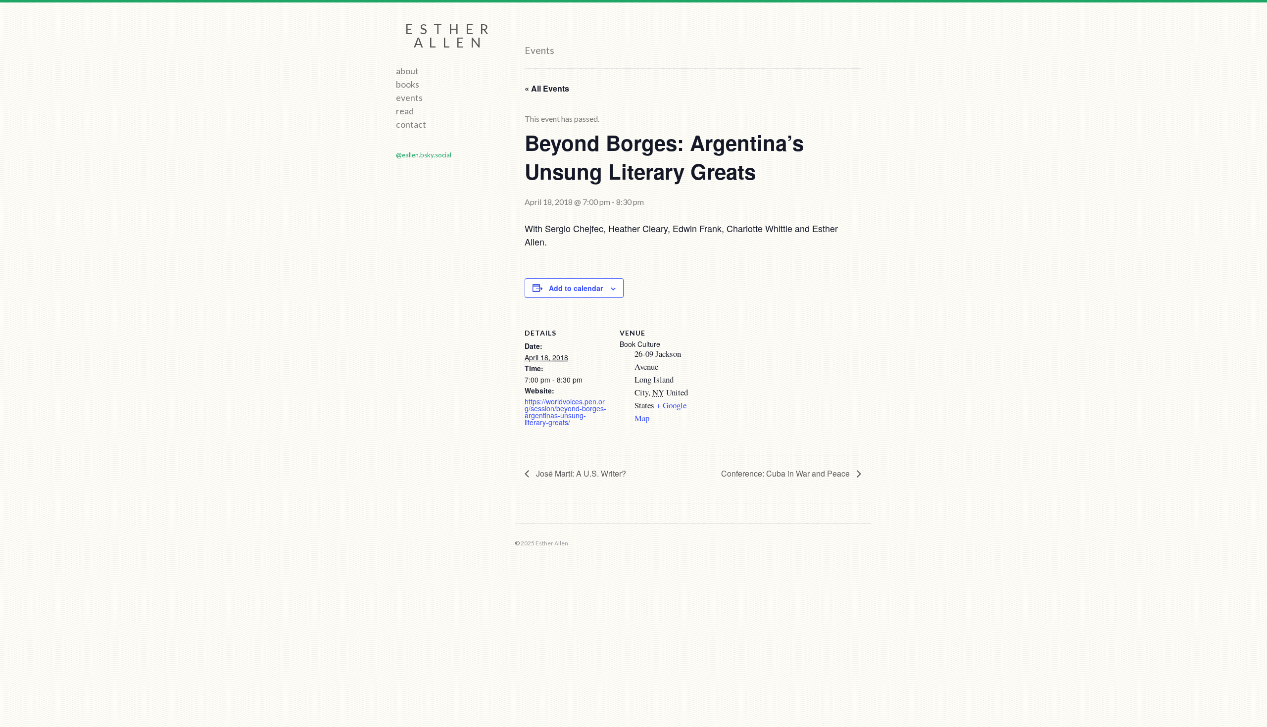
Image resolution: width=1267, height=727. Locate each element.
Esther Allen (450, 35)
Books (407, 84)
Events (409, 97)
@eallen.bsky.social (423, 155)
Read (405, 110)
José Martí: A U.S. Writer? (580, 473)
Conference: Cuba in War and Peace (786, 473)
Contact (411, 124)
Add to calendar (576, 288)
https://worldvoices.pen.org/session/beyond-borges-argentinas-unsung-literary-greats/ (565, 411)
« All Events (547, 88)
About (407, 70)
